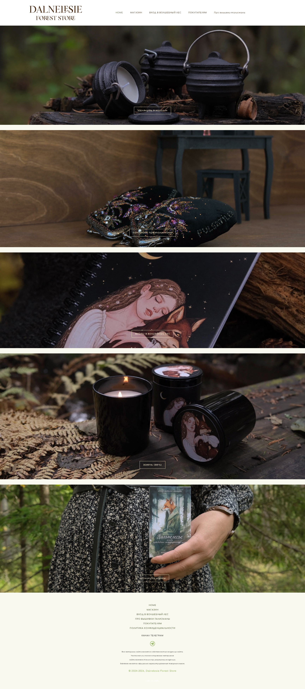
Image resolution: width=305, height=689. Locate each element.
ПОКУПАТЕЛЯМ (197, 12)
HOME (119, 12)
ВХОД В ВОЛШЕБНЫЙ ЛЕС (165, 12)
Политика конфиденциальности (152, 628)
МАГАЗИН (136, 12)
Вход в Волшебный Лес (152, 614)
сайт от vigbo (152, 681)
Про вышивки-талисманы (229, 12)
